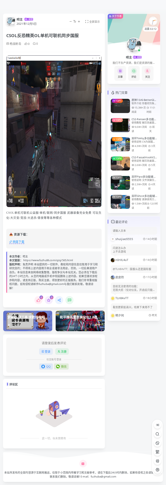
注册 (64, 351)
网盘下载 (18, 242)
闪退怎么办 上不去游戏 (119, 249)
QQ (48, 366)
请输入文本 (119, 230)
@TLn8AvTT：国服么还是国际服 (132, 269)
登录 (47, 351)
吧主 (20, 19)
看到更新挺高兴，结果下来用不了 (133, 307)
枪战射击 (15, 43)
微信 (64, 366)
